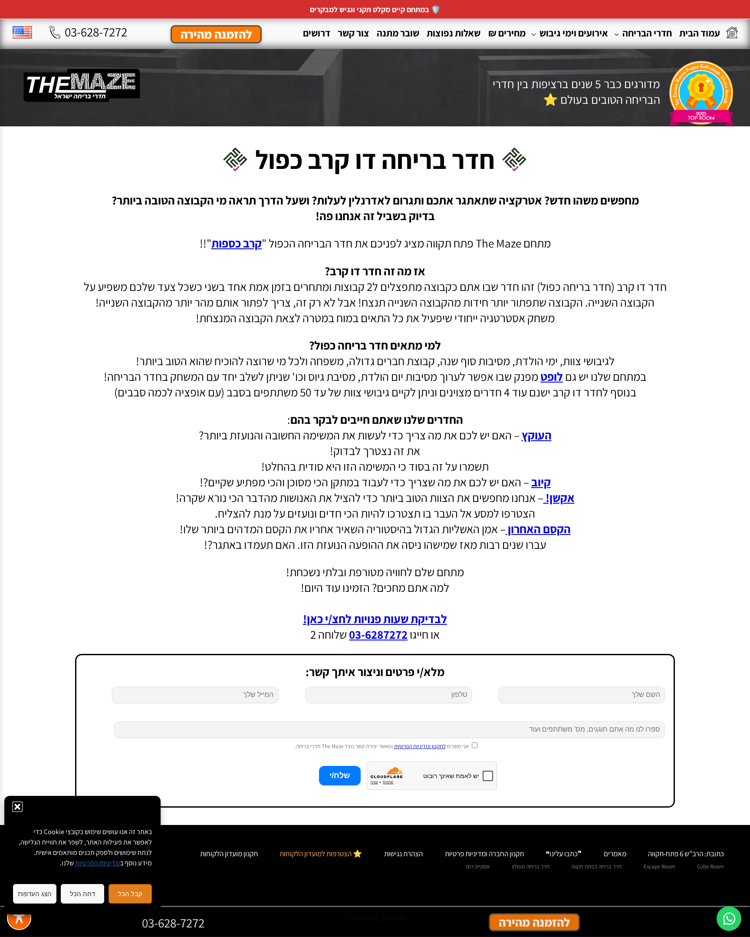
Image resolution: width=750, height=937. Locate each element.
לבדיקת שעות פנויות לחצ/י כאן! (375, 619)
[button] (17, 806)
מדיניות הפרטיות (97, 863)
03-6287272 (378, 634)
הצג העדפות (35, 893)
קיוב (541, 482)
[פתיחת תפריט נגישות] (19, 918)
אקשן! (559, 497)
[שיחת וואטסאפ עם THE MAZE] (729, 918)
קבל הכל (130, 893)
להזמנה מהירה (216, 34)
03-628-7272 (96, 31)
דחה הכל (82, 893)
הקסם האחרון (538, 529)
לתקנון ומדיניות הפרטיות (420, 746)
